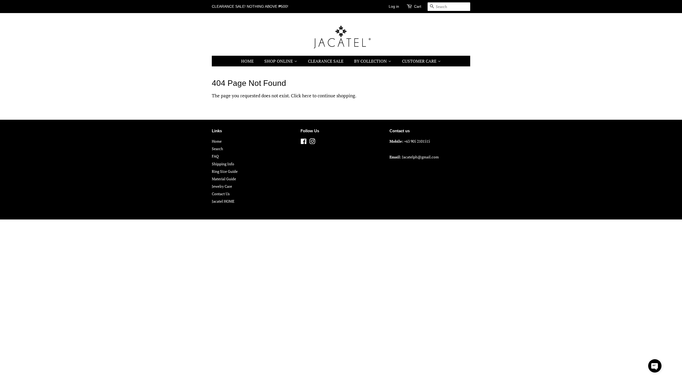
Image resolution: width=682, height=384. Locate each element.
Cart (417, 6)
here (306, 96)
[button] (654, 366)
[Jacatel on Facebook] (304, 142)
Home (217, 141)
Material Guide (224, 178)
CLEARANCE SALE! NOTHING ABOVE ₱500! (250, 6)
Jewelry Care (222, 186)
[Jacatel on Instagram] (312, 142)
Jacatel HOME (223, 201)
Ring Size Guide (225, 171)
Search (217, 148)
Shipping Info (223, 163)
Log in (394, 6)
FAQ (215, 156)
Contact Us (221, 193)
